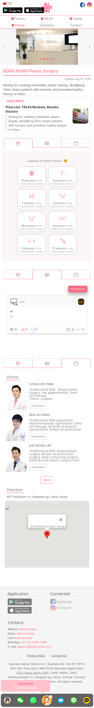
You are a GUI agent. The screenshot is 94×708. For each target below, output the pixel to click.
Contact (76, 25)
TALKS (48, 18)
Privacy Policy (36, 655)
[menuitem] (7, 3)
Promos (19, 18)
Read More (38, 405)
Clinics (19, 25)
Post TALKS (78, 289)
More (47, 480)
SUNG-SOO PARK (41, 384)
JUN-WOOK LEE (40, 445)
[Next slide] (89, 47)
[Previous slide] (5, 47)
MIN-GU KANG (39, 415)
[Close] (61, 519)
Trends (77, 18)
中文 (9, 3)
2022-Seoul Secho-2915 (32, 672)
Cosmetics (47, 25)
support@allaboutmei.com (34, 646)
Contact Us (59, 655)
